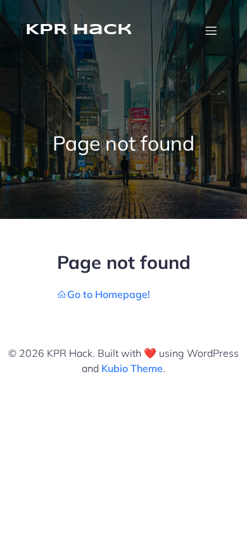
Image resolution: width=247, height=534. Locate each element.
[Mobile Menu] (211, 30)
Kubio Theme (132, 368)
